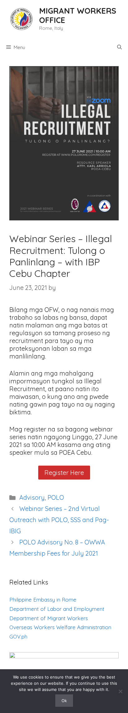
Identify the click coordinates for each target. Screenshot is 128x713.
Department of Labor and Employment (56, 609)
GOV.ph (18, 636)
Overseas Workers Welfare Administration (60, 627)
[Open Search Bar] (119, 47)
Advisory (32, 497)
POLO (56, 497)
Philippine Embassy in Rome (42, 599)
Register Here (64, 472)
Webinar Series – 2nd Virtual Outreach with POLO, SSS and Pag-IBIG (59, 520)
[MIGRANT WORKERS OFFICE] (21, 18)
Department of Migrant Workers (48, 618)
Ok (64, 700)
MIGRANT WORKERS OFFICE (77, 15)
